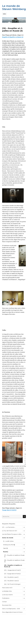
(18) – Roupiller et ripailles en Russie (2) (14, 561)
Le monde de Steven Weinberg (14, 7)
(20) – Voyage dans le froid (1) (12, 570)
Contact (4, 601)
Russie (5, 551)
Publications (5, 598)
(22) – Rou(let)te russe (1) (11, 577)
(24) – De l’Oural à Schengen (12, 584)
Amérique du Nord (8, 544)
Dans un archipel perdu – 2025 (11, 608)
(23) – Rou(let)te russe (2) (11, 580)
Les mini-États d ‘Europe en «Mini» (12, 534)
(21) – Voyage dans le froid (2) (12, 573)
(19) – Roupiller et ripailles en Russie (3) (13, 566)
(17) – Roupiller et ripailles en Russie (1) (14, 556)
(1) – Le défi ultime (8, 541)
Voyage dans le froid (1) (9, 510)
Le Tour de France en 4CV (9, 530)
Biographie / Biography (8, 523)
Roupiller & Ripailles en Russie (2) (12, 37)
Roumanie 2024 (6, 605)
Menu (4, 13)
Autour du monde (7, 537)
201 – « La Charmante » (8, 527)
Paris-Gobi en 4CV (7, 587)
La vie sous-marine (7, 594)
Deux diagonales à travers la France (12, 612)
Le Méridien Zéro (7, 591)
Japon (5, 548)
